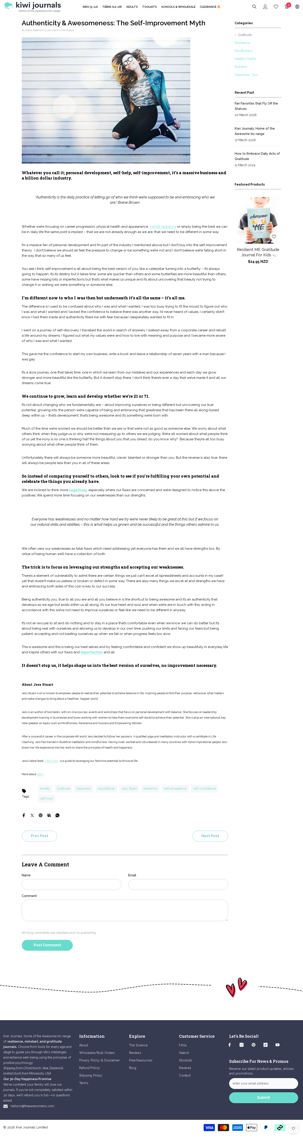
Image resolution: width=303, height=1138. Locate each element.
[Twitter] (32, 815)
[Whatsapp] (57, 815)
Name (26, 875)
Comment (29, 896)
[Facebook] (24, 815)
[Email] (49, 815)
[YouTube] (277, 1044)
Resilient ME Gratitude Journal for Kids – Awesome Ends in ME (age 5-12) (258, 252)
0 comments (66, 30)
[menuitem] (258, 35)
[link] (151, 987)
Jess (40, 774)
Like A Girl (51, 761)
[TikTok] (265, 1044)
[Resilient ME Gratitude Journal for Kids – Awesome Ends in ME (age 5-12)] (258, 220)
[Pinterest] (41, 815)
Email (132, 875)
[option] (258, 232)
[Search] (254, 6)
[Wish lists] (276, 6)
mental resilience (163, 227)
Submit (263, 1097)
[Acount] (265, 6)
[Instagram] (241, 1044)
